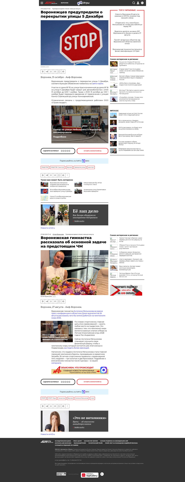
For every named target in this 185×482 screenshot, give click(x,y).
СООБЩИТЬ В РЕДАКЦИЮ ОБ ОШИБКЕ (66, 445)
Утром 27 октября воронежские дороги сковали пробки (60, 197)
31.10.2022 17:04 (45, 9)
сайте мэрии (97, 84)
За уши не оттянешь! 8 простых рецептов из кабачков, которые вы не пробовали (131, 63)
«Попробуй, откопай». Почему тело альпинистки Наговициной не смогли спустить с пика (131, 98)
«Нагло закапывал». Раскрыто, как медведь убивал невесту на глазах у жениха (131, 260)
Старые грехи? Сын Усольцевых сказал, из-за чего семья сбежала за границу (131, 70)
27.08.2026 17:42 (46, 234)
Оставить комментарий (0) (92, 151)
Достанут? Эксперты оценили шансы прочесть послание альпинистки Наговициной (131, 91)
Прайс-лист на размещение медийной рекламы (121, 443)
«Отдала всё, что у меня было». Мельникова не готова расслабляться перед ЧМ (127, 24)
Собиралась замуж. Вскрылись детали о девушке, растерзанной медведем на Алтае (130, 253)
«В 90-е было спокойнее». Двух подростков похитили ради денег (130, 84)
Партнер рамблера (73, 474)
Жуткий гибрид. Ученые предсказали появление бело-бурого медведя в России (131, 77)
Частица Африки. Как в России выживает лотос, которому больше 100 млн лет (131, 275)
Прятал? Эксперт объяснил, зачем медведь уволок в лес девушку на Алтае (130, 239)
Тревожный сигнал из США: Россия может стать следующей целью (130, 114)
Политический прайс (95, 443)
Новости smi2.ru (48, 228)
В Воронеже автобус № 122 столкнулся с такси (93, 183)
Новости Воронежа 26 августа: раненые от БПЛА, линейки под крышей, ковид (127, 16)
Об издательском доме (63, 441)
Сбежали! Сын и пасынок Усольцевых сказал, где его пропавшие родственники (131, 246)
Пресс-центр (77, 441)
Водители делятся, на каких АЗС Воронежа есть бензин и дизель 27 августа (127, 33)
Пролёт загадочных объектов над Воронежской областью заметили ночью (127, 41)
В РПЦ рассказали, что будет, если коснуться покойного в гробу (130, 128)
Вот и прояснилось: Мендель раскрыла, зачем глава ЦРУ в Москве (131, 121)
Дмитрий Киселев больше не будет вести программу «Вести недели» (130, 135)
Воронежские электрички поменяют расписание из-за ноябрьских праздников (59, 184)
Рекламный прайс (80, 443)
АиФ (54, 296)
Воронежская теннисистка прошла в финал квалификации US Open (127, 50)
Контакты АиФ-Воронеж (63, 443)
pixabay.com (45, 66)
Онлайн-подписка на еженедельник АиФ (114, 441)
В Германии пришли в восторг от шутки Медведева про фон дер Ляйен (131, 149)
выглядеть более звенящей (76, 348)
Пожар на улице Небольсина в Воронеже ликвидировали (77, 131)
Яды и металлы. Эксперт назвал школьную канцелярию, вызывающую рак (129, 267)
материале (56, 363)
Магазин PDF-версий (91, 441)
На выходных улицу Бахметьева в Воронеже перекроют (95, 190)
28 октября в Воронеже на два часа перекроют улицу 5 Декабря (61, 190)
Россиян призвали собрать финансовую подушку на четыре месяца (129, 143)
